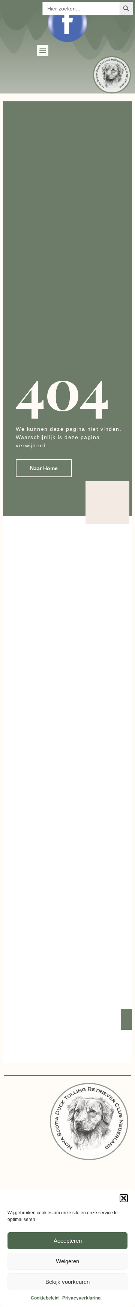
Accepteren (68, 1240)
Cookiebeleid (44, 1298)
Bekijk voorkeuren (67, 1282)
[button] (124, 1198)
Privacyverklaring (81, 1298)
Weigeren (67, 1261)
